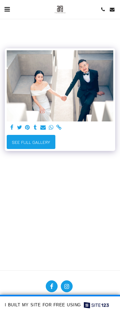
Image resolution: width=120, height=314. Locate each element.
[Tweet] (20, 127)
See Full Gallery (31, 142)
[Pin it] (27, 127)
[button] (7, 9)
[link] (59, 127)
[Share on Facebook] (12, 127)
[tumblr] (35, 127)
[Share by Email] (43, 127)
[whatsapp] (51, 127)
